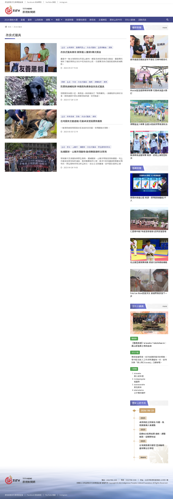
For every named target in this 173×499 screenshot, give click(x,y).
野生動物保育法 (104, 147)
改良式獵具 (91, 47)
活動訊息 (142, 19)
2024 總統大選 (11, 19)
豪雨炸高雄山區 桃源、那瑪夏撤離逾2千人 (148, 199)
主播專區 (103, 19)
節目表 (93, 19)
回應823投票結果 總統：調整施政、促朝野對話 (152, 435)
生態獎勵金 (102, 47)
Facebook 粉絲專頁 (34, 2)
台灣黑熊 (70, 47)
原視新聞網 (29, 12)
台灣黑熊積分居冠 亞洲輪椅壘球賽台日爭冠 (151, 447)
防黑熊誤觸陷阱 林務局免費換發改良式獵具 (82, 86)
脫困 (90, 82)
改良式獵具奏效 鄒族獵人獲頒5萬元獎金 (81, 52)
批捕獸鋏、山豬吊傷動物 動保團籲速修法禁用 (84, 151)
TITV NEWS (27, 9)
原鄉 (63, 82)
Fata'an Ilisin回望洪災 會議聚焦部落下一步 (148, 295)
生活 (63, 47)
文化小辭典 (130, 19)
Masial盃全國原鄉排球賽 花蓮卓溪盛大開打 (148, 92)
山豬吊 (75, 147)
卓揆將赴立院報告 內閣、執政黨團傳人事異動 (151, 424)
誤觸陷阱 (98, 82)
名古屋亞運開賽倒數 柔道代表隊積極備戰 (148, 262)
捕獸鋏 (82, 147)
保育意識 (70, 116)
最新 (30, 19)
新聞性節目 (81, 19)
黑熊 (105, 82)
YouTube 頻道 (51, 2)
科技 (74, 82)
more (143, 457)
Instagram (63, 2)
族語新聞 (69, 19)
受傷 (78, 116)
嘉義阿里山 (80, 47)
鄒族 (110, 47)
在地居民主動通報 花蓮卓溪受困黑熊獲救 (81, 121)
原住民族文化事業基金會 (14, 2)
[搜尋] (167, 19)
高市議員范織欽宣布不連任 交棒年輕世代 (148, 59)
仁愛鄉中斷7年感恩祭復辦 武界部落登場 (148, 231)
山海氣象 (39, 19)
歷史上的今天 (116, 19)
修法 (68, 147)
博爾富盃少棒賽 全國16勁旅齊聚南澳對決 (148, 124)
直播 (23, 19)
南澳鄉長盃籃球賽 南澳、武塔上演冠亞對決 (148, 156)
